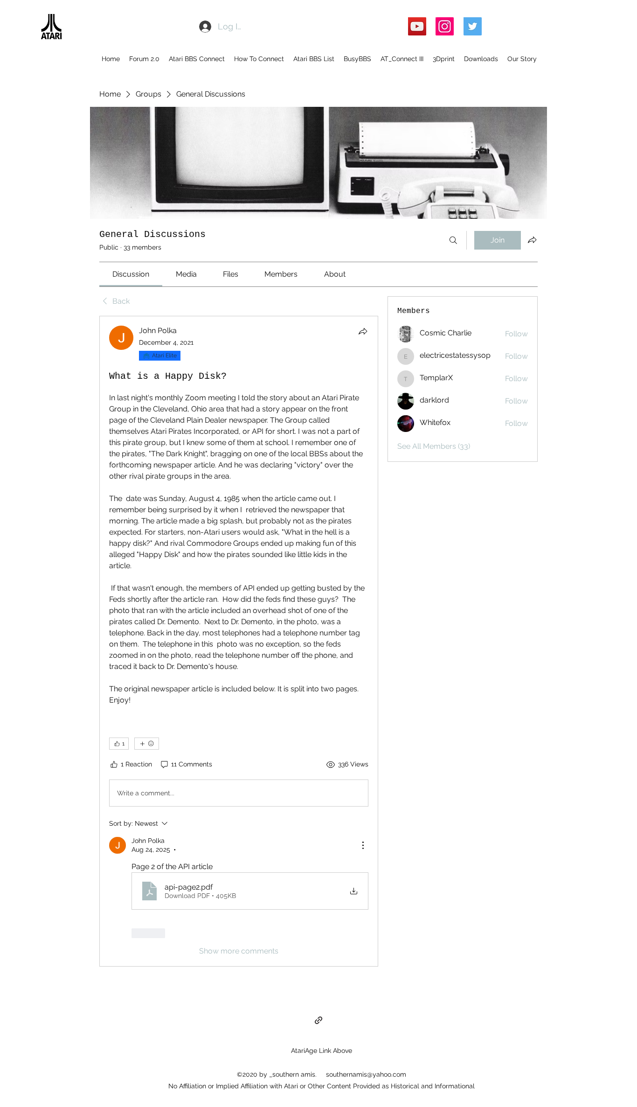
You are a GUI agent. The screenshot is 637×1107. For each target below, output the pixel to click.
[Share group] (532, 239)
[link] (130, 274)
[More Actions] (362, 845)
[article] (238, 641)
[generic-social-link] (318, 1020)
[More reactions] (146, 744)
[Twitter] (473, 26)
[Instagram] (445, 26)
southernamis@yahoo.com (366, 1074)
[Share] (362, 331)
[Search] (453, 240)
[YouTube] (417, 26)
